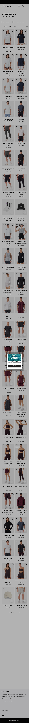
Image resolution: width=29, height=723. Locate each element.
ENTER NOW (14, 365)
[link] (14, 357)
